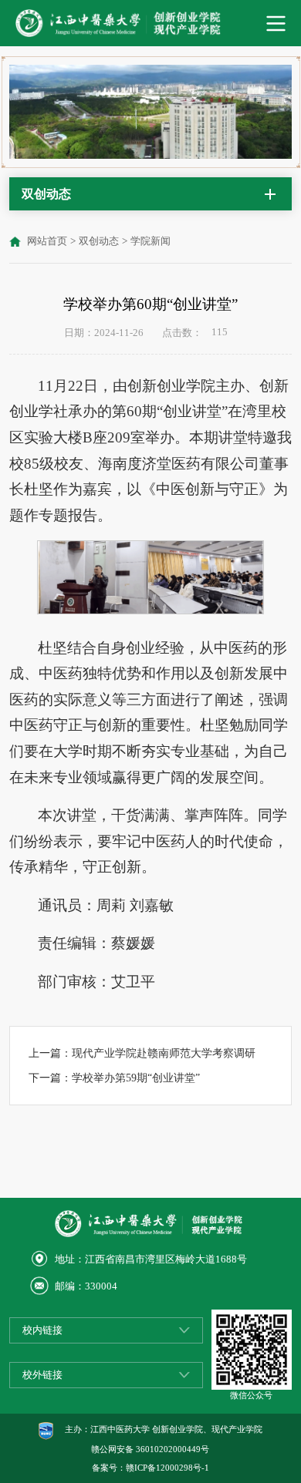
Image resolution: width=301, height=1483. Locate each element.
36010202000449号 (172, 1449)
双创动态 (99, 241)
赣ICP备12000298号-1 (167, 1467)
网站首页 (47, 241)
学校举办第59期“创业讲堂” (136, 1077)
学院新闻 (150, 241)
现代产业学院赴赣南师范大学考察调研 (163, 1053)
